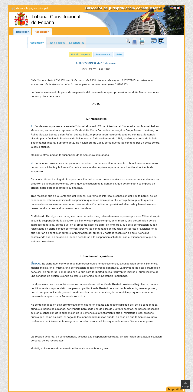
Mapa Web (175, 389)
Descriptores (76, 42)
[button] (80, 54)
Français (178, 8)
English (174, 8)
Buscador (22, 31)
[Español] (171, 8)
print (142, 41)
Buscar (129, 41)
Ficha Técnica (56, 42)
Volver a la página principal (32, 8)
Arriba (185, 387)
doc (134, 41)
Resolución (42, 31)
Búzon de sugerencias (153, 41)
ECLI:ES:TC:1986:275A (96, 69)
